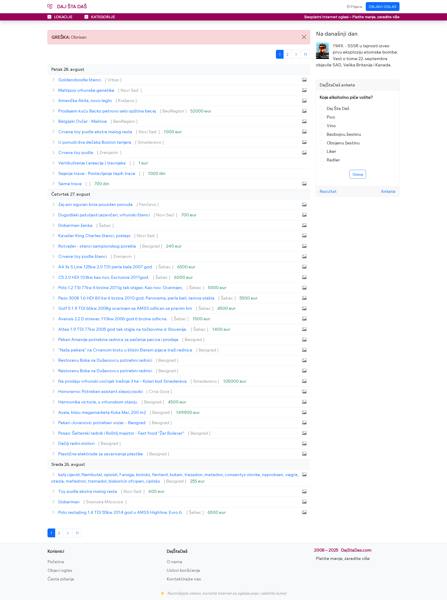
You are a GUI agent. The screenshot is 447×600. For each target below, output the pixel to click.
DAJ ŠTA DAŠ (71, 6)
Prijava (356, 6)
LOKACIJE (63, 16)
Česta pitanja (60, 579)
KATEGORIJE (102, 16)
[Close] (304, 37)
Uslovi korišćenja (183, 570)
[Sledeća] (296, 54)
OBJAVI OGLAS (382, 6)
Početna (55, 561)
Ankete (388, 191)
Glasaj (357, 174)
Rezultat (328, 191)
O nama (174, 561)
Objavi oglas (59, 570)
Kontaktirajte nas (184, 579)
